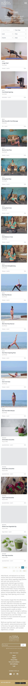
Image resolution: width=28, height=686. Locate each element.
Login (14, 666)
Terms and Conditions (14, 662)
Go (23, 645)
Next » (24, 570)
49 (15, 567)
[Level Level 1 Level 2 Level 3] (7, 34)
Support (14, 657)
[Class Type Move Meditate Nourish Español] (21, 30)
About (14, 655)
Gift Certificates (14, 664)
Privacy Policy (14, 660)
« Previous (5, 567)
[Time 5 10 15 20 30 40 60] (21, 34)
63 (20, 570)
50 (19, 567)
